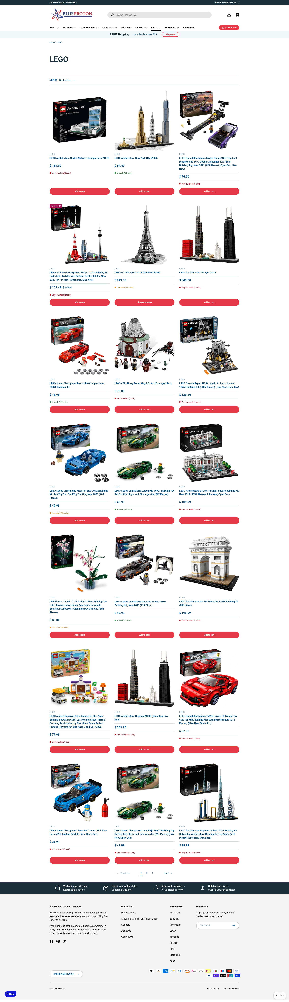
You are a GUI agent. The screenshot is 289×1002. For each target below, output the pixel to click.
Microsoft (126, 27)
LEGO (154, 27)
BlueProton (189, 27)
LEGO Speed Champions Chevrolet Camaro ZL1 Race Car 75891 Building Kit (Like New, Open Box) (78, 832)
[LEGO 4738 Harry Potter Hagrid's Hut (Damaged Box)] (145, 345)
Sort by (53, 79)
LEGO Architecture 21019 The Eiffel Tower (137, 272)
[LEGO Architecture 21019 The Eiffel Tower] (145, 234)
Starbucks (170, 27)
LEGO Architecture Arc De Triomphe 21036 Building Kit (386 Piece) (208, 603)
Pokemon (68, 27)
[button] (237, 14)
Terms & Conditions (231, 989)
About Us (126, 930)
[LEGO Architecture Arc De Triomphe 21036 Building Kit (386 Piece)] (209, 564)
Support (125, 924)
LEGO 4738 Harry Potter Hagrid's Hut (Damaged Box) (143, 383)
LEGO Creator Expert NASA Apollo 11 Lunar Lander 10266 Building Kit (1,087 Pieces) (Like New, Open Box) (209, 385)
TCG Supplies (87, 27)
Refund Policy (128, 912)
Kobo (52, 27)
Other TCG (108, 27)
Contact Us (127, 936)
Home (52, 42)
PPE (172, 948)
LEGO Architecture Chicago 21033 (197, 272)
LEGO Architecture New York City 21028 (136, 158)
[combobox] (159, 15)
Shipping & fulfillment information (139, 918)
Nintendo (174, 936)
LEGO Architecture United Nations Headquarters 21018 (79, 158)
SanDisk (139, 27)
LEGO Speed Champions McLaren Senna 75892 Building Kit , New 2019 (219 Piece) (140, 603)
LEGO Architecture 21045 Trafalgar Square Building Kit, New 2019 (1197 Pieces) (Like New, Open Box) (209, 492)
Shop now (170, 34)
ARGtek (173, 942)
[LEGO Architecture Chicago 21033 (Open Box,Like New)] (145, 678)
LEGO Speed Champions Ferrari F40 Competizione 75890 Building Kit (77, 385)
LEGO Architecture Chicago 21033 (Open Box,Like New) (141, 718)
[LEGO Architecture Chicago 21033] (209, 234)
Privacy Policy (213, 989)
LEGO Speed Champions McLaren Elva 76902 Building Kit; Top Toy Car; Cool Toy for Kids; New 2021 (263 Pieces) (79, 494)
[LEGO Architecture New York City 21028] (145, 120)
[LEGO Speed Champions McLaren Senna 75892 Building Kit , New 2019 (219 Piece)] (145, 564)
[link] (123, 873)
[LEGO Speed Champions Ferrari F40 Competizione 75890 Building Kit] (80, 345)
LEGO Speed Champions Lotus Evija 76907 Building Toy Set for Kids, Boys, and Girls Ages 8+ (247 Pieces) (144, 492)
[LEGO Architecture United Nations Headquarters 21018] (80, 120)
